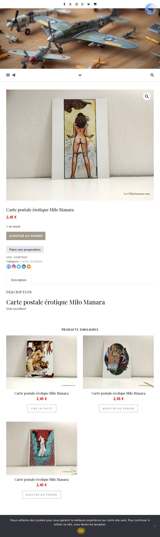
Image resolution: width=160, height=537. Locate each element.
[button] (147, 96)
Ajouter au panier (26, 236)
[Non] (155, 526)
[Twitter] (19, 266)
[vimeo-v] (88, 4)
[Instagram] (14, 266)
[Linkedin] (24, 266)
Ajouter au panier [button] (118, 408)
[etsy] (82, 4)
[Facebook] (9, 266)
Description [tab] (18, 280)
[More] (29, 266)
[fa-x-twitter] (70, 4)
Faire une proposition (25, 249)
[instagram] (76, 4)
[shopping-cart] (95, 4)
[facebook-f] (65, 4)
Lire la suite (41, 408)
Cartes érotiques (31, 261)
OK (81, 530)
